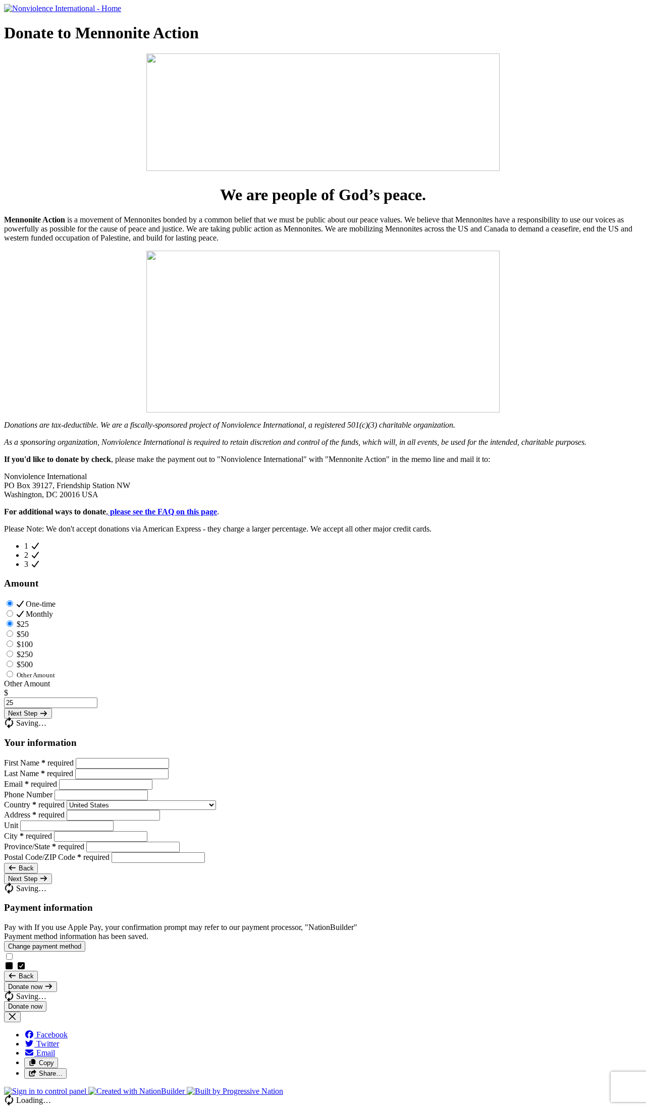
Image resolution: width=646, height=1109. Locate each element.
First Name (39, 762)
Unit (12, 825)
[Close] (12, 1017)
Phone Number (29, 794)
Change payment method (44, 946)
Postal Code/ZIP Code (57, 857)
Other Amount (27, 683)
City (28, 836)
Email (30, 784)
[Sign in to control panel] (46, 1091)
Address (34, 814)
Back (25, 868)
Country (34, 804)
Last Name (38, 773)
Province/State (44, 846)
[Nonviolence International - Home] (62, 8)
